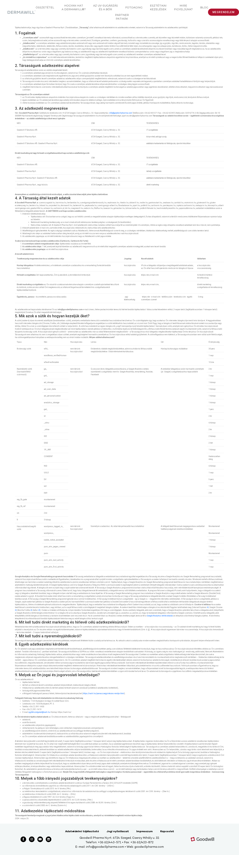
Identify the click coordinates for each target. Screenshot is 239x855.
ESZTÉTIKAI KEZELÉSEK (158, 7)
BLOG (204, 7)
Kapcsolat (167, 831)
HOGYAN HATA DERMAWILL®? (74, 7)
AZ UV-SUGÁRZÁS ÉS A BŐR (105, 7)
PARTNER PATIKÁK (122, 16)
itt (208, 607)
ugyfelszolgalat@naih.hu (39, 712)
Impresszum (144, 831)
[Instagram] (32, 839)
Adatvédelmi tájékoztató (82, 831)
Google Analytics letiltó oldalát (160, 616)
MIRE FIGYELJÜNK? (183, 7)
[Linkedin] (48, 839)
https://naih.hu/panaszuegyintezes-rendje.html (103, 693)
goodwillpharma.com (149, 847)
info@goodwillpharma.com (120, 113)
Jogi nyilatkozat (117, 831)
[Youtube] (40, 839)
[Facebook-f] (23, 839)
